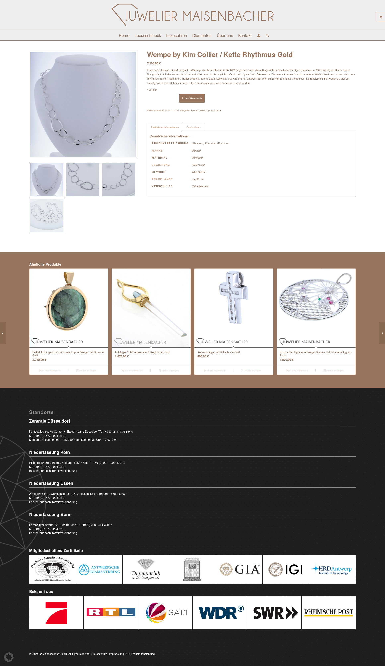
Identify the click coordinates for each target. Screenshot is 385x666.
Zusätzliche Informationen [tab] (165, 127)
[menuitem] (124, 35)
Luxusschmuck (213, 110)
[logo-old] (192, 16)
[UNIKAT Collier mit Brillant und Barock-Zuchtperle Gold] (382, 333)
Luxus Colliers (198, 110)
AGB (127, 654)
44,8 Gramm (199, 172)
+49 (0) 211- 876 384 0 (118, 431)
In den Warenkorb (192, 98)
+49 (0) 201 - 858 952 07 (110, 494)
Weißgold (197, 157)
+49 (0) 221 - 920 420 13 (109, 463)
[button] (9, 657)
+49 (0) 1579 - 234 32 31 (50, 436)
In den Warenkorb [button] (51, 370)
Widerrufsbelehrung (143, 654)
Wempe (196, 150)
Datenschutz (99, 654)
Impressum (115, 654)
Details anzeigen (87, 370)
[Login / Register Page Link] (258, 36)
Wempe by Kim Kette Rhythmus (210, 143)
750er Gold (198, 165)
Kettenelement (200, 186)
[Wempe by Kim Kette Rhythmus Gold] (3, 333)
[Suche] (266, 35)
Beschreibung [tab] (193, 127)
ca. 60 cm (198, 179)
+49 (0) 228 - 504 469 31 (97, 525)
